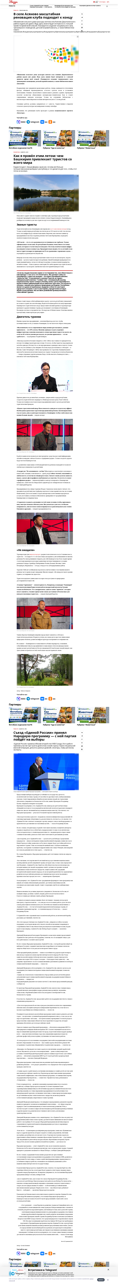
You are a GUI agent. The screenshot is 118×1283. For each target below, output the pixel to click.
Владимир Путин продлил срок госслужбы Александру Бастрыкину (65, 6)
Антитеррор (102, 1)
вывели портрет (35, 554)
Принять (100, 1280)
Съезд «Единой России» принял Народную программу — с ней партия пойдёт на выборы (41, 6)
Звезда (13, 1)
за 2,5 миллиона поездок (58, 229)
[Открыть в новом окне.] (21, 122)
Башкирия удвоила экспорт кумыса (90, 5)
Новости (12, 6)
